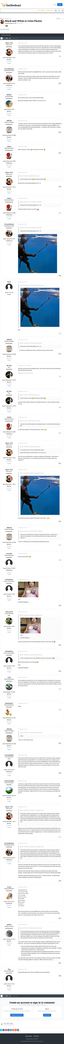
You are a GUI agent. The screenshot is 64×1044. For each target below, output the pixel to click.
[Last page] (10, 38)
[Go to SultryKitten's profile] (9, 588)
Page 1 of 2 (15, 38)
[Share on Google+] (6, 1030)
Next (7, 38)
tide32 (9, 146)
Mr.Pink (9, 365)
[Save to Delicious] (11, 1030)
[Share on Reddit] (13, 1030)
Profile (9, 63)
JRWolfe (9, 120)
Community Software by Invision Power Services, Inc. (32, 1041)
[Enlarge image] (40, 495)
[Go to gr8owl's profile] (9, 933)
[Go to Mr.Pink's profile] (9, 374)
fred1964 (9, 553)
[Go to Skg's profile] (9, 978)
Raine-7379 (13, 23)
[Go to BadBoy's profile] (9, 103)
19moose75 (9, 612)
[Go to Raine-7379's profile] (2, 22)
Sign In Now (47, 1015)
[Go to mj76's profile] (9, 686)
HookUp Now (47, 10)
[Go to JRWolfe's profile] (9, 129)
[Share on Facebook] (3, 1030)
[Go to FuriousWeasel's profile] (9, 78)
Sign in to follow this (6, 18)
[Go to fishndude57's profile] (9, 712)
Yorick (9, 887)
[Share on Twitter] (1, 1030)
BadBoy (9, 95)
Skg (9, 969)
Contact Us (36, 1036)
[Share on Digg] (8, 1030)
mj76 (9, 677)
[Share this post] (61, 43)
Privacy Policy (28, 1036)
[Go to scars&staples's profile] (9, 764)
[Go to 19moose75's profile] (9, 621)
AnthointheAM (9, 781)
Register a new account (17, 1015)
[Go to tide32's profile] (9, 155)
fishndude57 (9, 703)
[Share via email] (18, 1030)
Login (54, 4)
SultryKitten (9, 579)
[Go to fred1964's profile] (9, 562)
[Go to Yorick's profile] (9, 896)
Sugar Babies (39, 10)
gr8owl (9, 924)
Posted (22, 43)
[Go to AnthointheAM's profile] (9, 790)
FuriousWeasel (9, 69)
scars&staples (9, 755)
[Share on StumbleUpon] (16, 1030)
